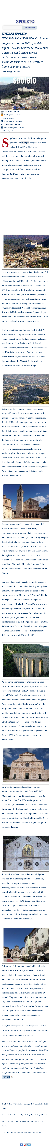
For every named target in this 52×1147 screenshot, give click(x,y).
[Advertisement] (23, 206)
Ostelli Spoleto (7, 1104)
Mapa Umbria (34, 1121)
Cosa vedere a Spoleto (11, 111)
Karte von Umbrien (22, 1121)
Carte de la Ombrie (8, 1121)
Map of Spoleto (42, 1115)
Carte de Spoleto (7, 1115)
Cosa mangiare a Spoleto (13, 121)
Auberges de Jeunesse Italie (33, 1104)
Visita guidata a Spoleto (12, 115)
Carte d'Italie (6, 1132)
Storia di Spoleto (8, 118)
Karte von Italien (17, 1132)
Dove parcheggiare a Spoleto (14, 127)
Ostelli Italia (17, 1104)
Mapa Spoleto (32, 1115)
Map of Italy (37, 1132)
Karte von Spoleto (20, 1115)
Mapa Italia (28, 1132)
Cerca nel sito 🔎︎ (29, 28)
